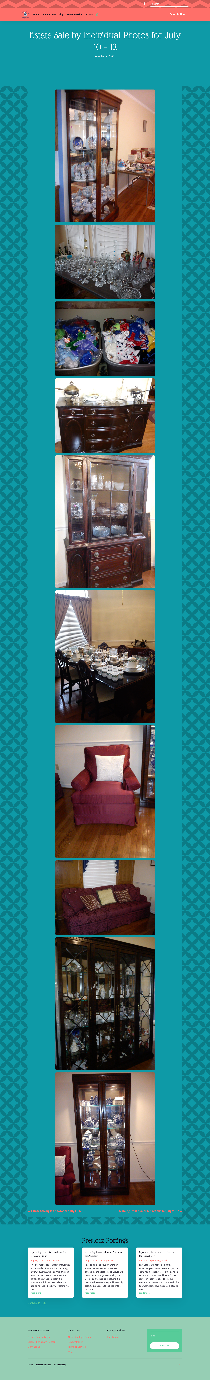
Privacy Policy (75, 1342)
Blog (61, 14)
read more (36, 1293)
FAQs (71, 1351)
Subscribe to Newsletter (41, 1342)
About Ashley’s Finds (79, 1337)
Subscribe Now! (178, 14)
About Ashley (49, 14)
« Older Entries (38, 1303)
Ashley (100, 56)
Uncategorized (52, 1260)
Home (36, 14)
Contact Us (34, 1346)
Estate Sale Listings (39, 1337)
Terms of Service (77, 1346)
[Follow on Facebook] (180, 1365)
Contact (90, 14)
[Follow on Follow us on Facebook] (144, 3)
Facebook (112, 1337)
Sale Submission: (75, 14)
